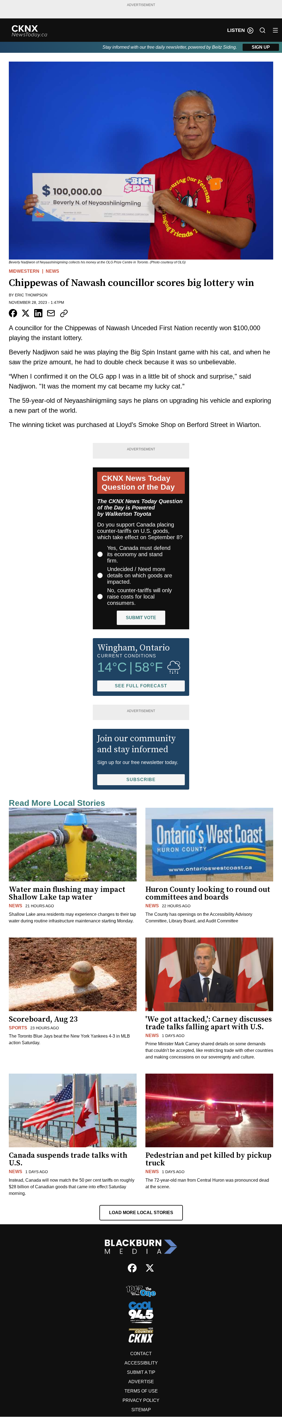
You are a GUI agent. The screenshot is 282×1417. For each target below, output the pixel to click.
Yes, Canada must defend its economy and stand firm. (138, 554)
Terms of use (141, 1391)
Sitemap (141, 1409)
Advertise (141, 1381)
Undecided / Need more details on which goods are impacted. (139, 575)
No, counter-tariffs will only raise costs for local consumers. (139, 596)
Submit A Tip (141, 1372)
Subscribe (141, 779)
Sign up (261, 47)
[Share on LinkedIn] (38, 313)
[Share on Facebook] (13, 313)
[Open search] (262, 30)
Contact (141, 1353)
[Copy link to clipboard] (63, 313)
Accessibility (141, 1363)
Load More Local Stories (141, 1212)
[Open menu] (275, 30)
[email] (51, 313)
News (52, 271)
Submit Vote (141, 617)
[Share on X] (25, 313)
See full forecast (141, 685)
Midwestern (24, 271)
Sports (18, 1027)
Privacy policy (141, 1400)
